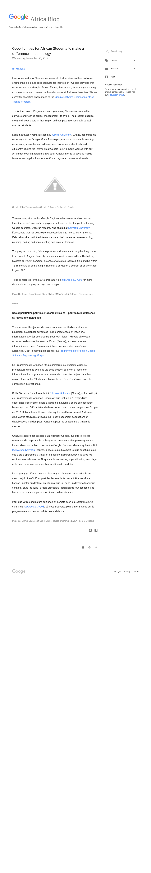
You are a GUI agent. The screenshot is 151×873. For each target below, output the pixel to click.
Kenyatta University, (79, 227)
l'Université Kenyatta (23, 450)
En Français (18, 68)
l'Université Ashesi (60, 393)
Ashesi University (61, 134)
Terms (136, 571)
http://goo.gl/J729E (71, 279)
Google (117, 571)
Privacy (127, 571)
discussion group (116, 94)
